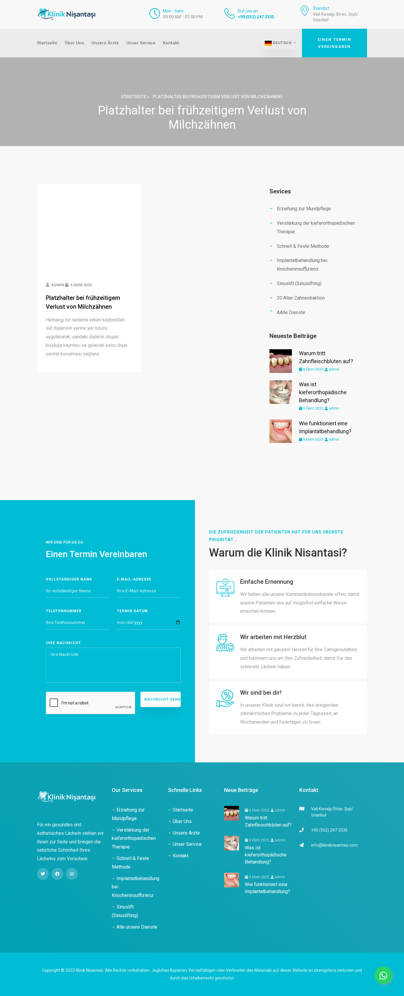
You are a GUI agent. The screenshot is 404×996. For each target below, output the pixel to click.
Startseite (47, 43)
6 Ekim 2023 (312, 369)
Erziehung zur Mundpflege (304, 208)
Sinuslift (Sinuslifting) (299, 283)
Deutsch (282, 43)
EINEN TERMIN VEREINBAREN (334, 42)
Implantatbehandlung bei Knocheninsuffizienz (302, 265)
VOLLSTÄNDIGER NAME (69, 579)
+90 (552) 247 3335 (256, 16)
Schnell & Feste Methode (303, 246)
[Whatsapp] (383, 975)
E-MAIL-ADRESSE (134, 579)
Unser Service (141, 43)
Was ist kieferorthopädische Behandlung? (323, 392)
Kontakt (171, 43)
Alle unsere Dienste (137, 927)
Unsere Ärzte (105, 43)
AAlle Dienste (291, 312)
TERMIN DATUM (132, 611)
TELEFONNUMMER (64, 611)
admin (333, 369)
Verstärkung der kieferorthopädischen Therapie (316, 227)
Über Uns (74, 43)
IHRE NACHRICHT (63, 643)
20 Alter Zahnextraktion (301, 298)
